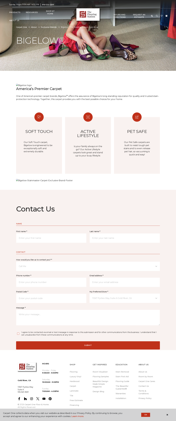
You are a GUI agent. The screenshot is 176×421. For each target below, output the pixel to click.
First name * (21, 231)
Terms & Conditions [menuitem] (144, 392)
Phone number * (23, 276)
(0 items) (166, 16)
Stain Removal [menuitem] (122, 372)
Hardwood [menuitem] (74, 381)
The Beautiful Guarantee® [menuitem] (122, 387)
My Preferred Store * (99, 292)
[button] (156, 16)
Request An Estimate (139, 16)
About (34, 27)
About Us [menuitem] (143, 372)
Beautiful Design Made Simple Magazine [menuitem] (100, 384)
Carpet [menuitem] (73, 386)
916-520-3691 (48, 4)
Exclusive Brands (49, 27)
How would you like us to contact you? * (34, 260)
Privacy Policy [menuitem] (145, 398)
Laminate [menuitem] (74, 391)
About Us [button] (14, 20)
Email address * (96, 276)
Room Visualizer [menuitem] (100, 372)
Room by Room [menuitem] (146, 376)
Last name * (95, 231)
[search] (152, 16)
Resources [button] (32, 12)
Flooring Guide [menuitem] (122, 381)
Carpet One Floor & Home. (37, 404)
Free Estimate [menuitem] (76, 400)
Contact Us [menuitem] (144, 386)
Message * (20, 308)
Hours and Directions (119, 16)
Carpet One (21, 27)
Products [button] (14, 12)
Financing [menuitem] (74, 405)
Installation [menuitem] (121, 398)
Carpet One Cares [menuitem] (147, 381)
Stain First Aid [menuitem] (122, 376)
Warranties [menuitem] (121, 393)
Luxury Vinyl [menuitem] (75, 376)
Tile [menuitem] (71, 395)
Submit (88, 345)
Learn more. (77, 416)
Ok (145, 415)
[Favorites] (161, 16)
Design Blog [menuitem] (98, 391)
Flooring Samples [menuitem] (101, 376)
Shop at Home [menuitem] (50, 12)
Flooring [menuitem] (73, 372)
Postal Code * (22, 292)
